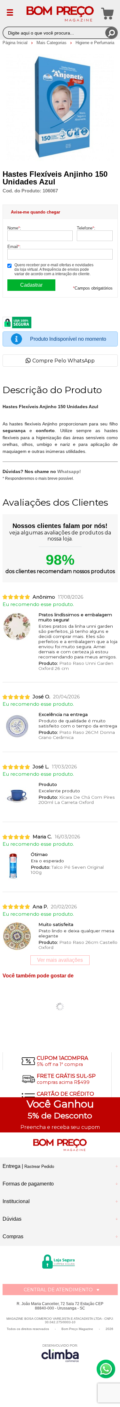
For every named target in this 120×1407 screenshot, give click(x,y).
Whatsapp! (69, 471)
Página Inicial (16, 42)
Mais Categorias (52, 42)
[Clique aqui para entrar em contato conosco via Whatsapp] (106, 1369)
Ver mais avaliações (60, 960)
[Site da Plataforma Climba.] (60, 1352)
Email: (14, 246)
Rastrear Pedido (39, 1166)
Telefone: (86, 228)
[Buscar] (111, 32)
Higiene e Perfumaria (95, 42)
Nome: (14, 228)
